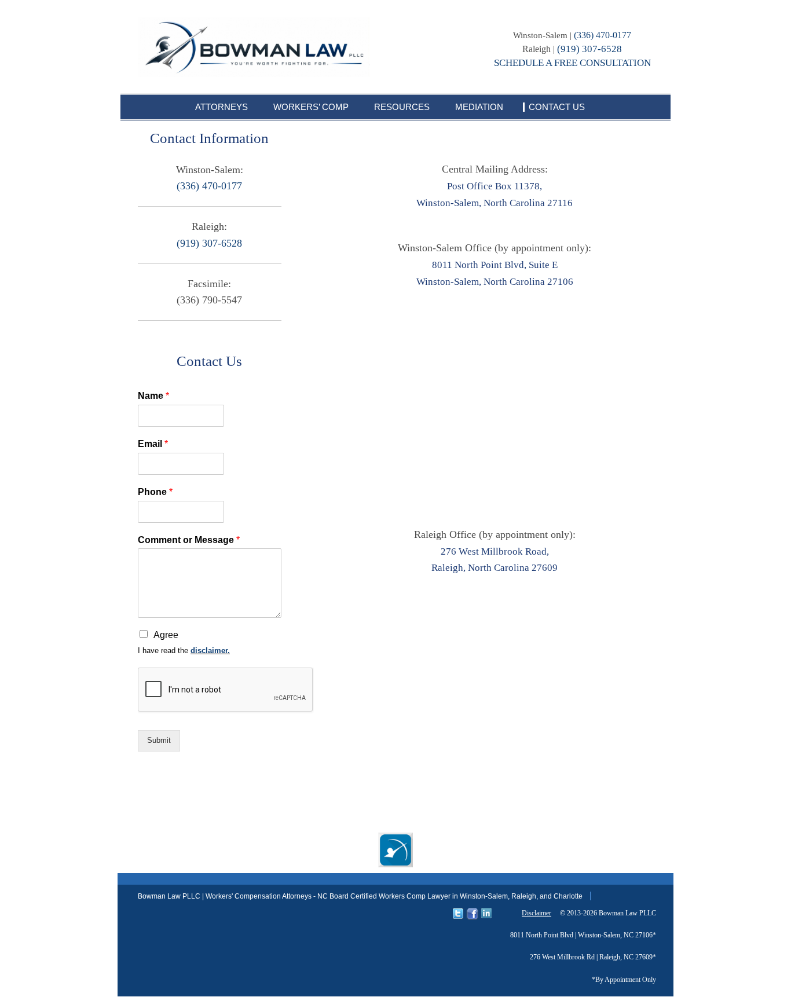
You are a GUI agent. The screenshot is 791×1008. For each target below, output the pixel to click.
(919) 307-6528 (589, 48)
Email (153, 444)
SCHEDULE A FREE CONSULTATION (572, 62)
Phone (155, 492)
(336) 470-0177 (602, 35)
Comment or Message (189, 540)
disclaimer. (210, 650)
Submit (159, 740)
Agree (165, 635)
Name (153, 396)
